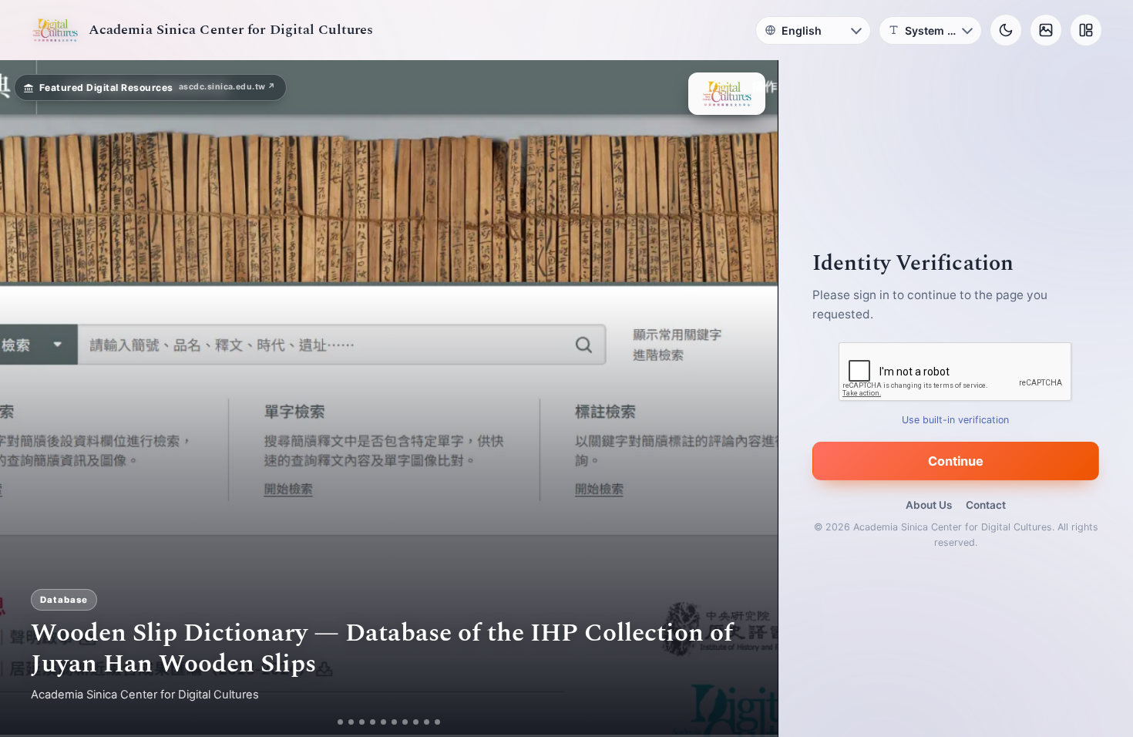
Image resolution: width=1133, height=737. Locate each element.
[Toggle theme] (1006, 30)
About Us (929, 505)
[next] (750, 399)
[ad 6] (400, 722)
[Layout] (1086, 30)
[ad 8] (422, 722)
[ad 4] (379, 722)
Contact (986, 505)
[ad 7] (411, 722)
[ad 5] (389, 722)
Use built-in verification (956, 420)
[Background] (1046, 30)
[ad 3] (362, 722)
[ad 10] (443, 722)
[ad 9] (432, 722)
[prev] (28, 399)
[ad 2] (345, 722)
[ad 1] (335, 722)
